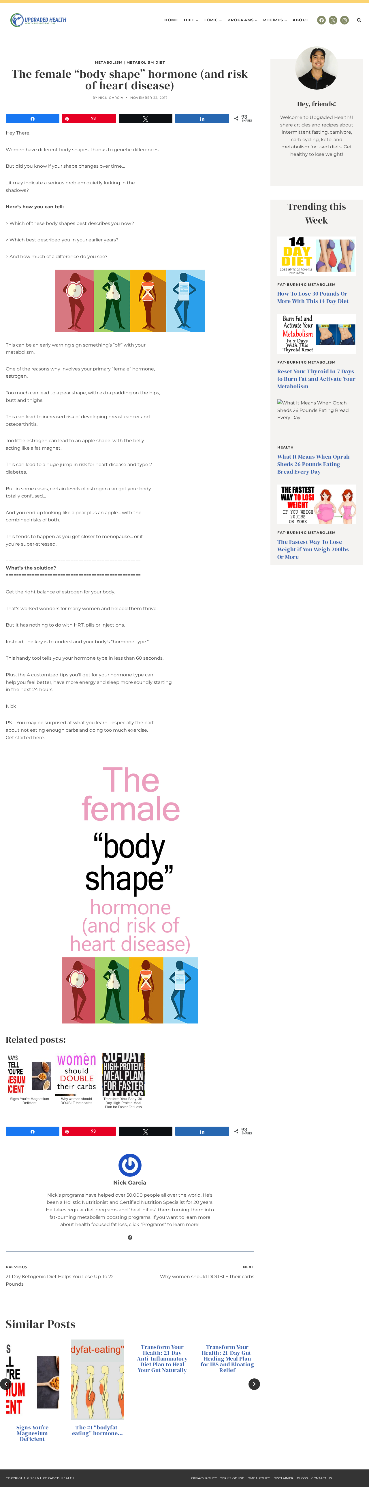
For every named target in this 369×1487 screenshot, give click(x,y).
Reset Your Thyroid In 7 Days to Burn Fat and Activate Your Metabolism (316, 378)
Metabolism (109, 62)
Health (285, 447)
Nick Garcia (110, 98)
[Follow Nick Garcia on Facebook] (130, 1237)
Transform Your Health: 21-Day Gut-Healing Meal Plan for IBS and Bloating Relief (227, 1358)
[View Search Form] (359, 20)
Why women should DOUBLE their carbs (207, 1272)
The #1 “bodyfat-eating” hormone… (97, 1430)
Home (171, 20)
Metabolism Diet (146, 62)
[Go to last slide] (6, 1384)
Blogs (302, 1478)
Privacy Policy (204, 1478)
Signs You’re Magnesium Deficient (32, 1433)
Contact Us (321, 1478)
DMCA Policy (259, 1478)
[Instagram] (344, 20)
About (301, 20)
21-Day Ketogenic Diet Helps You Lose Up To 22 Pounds (60, 1276)
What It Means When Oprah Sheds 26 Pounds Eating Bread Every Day (313, 464)
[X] (333, 20)
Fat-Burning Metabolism (306, 284)
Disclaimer (283, 1478)
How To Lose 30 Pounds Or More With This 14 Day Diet (313, 297)
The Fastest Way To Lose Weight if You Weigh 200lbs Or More (313, 549)
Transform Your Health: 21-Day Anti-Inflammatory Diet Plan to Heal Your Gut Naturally (162, 1358)
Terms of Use (232, 1478)
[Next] (254, 1384)
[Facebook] (321, 20)
